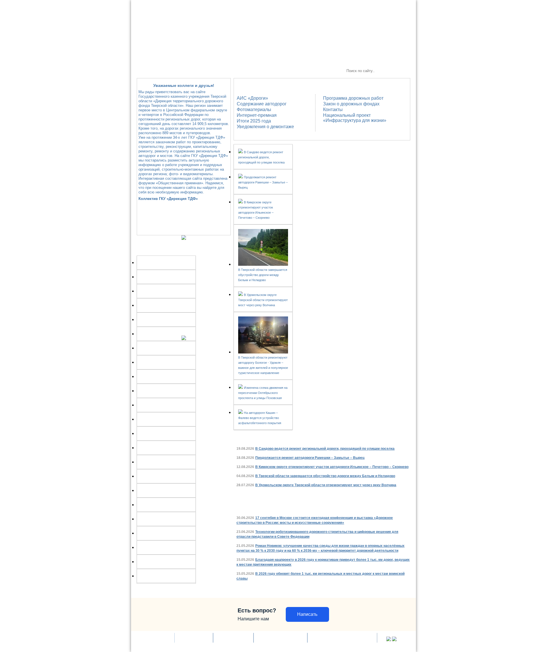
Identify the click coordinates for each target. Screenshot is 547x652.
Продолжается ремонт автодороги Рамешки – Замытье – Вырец (263, 182)
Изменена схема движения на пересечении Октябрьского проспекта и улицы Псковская (262, 393)
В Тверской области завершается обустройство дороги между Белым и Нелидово (262, 275)
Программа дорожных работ (353, 98)
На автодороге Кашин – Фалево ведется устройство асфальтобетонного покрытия (259, 418)
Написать (307, 614)
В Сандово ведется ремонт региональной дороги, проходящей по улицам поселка (261, 157)
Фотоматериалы (254, 109)
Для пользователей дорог (242, 71)
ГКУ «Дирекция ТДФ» (158, 71)
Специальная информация (294, 71)
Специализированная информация (342, 638)
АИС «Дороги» (252, 98)
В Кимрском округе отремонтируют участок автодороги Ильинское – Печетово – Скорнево (332, 467)
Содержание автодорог (262, 103)
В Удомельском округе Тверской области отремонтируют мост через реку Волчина (263, 300)
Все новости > (387, 435)
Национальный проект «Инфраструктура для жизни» (354, 118)
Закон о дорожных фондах (351, 103)
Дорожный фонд (193, 638)
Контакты (333, 109)
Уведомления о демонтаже (265, 126)
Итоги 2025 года (254, 120)
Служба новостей (198, 71)
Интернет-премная (257, 115)
